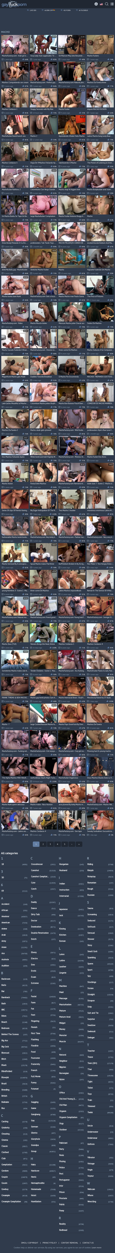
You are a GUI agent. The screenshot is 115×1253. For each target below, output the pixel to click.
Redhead (71, 1230)
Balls (14, 985)
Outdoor (71, 1129)
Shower (100, 939)
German (43, 1126)
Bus (14, 1108)
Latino (71, 960)
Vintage (100, 1163)
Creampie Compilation (14, 1201)
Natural (71, 1054)
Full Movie (43, 1076)
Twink (100, 1112)
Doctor (43, 920)
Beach (14, 1022)
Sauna (100, 908)
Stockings (100, 982)
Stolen (100, 988)
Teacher (100, 1050)
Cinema (14, 1140)
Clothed (14, 1152)
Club (14, 1158)
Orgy (71, 1123)
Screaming (100, 914)
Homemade (43, 1189)
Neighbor (71, 1061)
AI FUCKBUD (83, 10)
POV (71, 1186)
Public (71, 1204)
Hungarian (71, 864)
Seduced (100, 920)
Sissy (100, 945)
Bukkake (14, 1102)
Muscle (71, 1041)
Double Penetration (43, 932)
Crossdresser (43, 864)
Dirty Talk (43, 914)
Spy (100, 976)
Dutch (43, 939)
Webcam (100, 1189)
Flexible (43, 1045)
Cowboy (14, 1189)
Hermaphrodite (43, 1183)
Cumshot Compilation (43, 876)
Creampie (14, 1195)
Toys (100, 1094)
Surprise (100, 1019)
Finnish (43, 1027)
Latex (71, 954)
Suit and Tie (100, 1013)
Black (14, 1065)
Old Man (71, 1105)
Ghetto (43, 1132)
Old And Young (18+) (71, 1098)
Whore (100, 1195)
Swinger (100, 1037)
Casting (14, 1121)
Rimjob (100, 870)
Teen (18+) (100, 1063)
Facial (43, 996)
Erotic (43, 970)
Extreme (43, 983)
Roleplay (100, 876)
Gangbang (43, 1114)
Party (71, 1149)
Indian (71, 883)
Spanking (100, 957)
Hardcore (43, 1170)
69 (14, 890)
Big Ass (14, 1040)
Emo (43, 964)
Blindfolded (14, 1071)
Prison (71, 1192)
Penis (71, 1155)
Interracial (71, 896)
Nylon (71, 1079)
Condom (14, 1170)
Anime (14, 928)
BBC (14, 1009)
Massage (71, 998)
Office (71, 1092)
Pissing (71, 1161)
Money (71, 1029)
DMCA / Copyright (29, 1243)
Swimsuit (100, 1031)
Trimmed (100, 1106)
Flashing (43, 1039)
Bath (14, 1003)
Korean (71, 941)
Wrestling (100, 1201)
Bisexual (14, 1052)
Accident (14, 904)
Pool (71, 1173)
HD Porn (67, 10)
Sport (100, 969)
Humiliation (43, 1201)
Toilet (100, 1087)
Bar (14, 991)
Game (43, 1108)
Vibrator (100, 1157)
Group (43, 1151)
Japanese (71, 909)
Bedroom (14, 1028)
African (14, 910)
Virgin (100, 1169)
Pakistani (71, 1142)
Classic (14, 1146)
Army (14, 941)
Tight (100, 1081)
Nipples (71, 1067)
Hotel (43, 1195)
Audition (14, 965)
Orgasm (71, 1111)
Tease (100, 1057)
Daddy (43, 902)
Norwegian (71, 1073)
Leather (71, 966)
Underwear (100, 1138)
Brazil (14, 1083)
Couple (14, 1176)
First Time (43, 1033)
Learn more (96, 1248)
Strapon (100, 1000)
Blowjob (14, 1077)
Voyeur (100, 1176)
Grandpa (43, 1145)
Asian (14, 947)
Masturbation (71, 1004)
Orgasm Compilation (71, 1117)
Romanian (100, 882)
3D (14, 877)
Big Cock (14, 1046)
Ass (14, 953)
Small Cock (100, 951)
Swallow (100, 1025)
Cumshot (43, 870)
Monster (71, 1035)
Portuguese (71, 1179)
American (14, 922)
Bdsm (14, 1015)
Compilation (14, 1164)
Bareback (14, 997)
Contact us (88, 1243)
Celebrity (14, 1127)
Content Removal (69, 1243)
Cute (43, 882)
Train (100, 1100)
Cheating (14, 1133)
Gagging (43, 1102)
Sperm (100, 963)
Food (43, 1051)
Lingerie (71, 972)
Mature (71, 1010)
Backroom (14, 979)
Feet (43, 1014)
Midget (71, 1023)
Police (71, 1167)
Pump (71, 1210)
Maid (71, 992)
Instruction (71, 889)
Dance (43, 908)
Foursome (43, 1058)
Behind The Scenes (14, 1034)
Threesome (100, 1075)
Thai (100, 1069)
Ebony (43, 952)
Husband (71, 870)
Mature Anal (71, 1016)
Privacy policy (50, 1243)
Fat (43, 1008)
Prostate (71, 1198)
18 (14, 864)
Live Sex (32, 10)
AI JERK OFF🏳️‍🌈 (49, 10)
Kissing (71, 928)
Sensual (100, 932)
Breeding (14, 1089)
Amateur (14, 916)
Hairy (43, 1164)
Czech (43, 888)
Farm (43, 1002)
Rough (100, 888)
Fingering (43, 1021)
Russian (100, 895)
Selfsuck (100, 926)
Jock (71, 915)
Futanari (43, 1088)
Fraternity (43, 1064)
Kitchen (71, 934)
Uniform (100, 1144)
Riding (100, 864)
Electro (43, 958)
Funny (43, 1082)
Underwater (100, 1131)
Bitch (14, 1059)
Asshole (14, 959)
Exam (43, 977)
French (43, 1070)
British (14, 1095)
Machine (71, 986)
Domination (43, 926)
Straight (100, 994)
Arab (14, 934)
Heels (43, 1176)
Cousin (14, 1183)
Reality (71, 1224)
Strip (100, 1006)
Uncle (100, 1125)
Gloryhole (43, 1139)
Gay (43, 1120)
